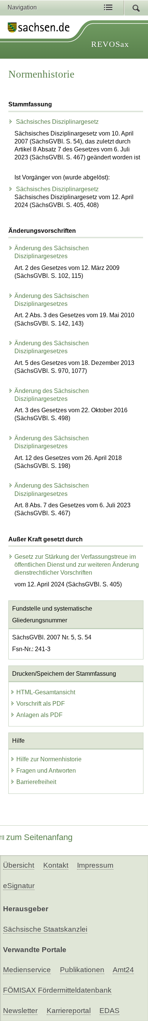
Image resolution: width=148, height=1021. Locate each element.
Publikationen (82, 970)
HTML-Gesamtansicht (45, 692)
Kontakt (55, 865)
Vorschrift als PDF (40, 703)
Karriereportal (69, 1011)
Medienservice (27, 970)
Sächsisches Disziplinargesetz (56, 121)
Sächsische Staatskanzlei (45, 929)
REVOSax (110, 44)
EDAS (109, 1011)
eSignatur (19, 886)
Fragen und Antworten (46, 770)
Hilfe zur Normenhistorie (49, 759)
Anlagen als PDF (39, 715)
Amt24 (123, 970)
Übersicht (18, 865)
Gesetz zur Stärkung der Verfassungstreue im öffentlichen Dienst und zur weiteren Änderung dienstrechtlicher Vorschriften (76, 564)
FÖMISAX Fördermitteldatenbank (57, 990)
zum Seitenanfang (39, 837)
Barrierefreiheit (36, 782)
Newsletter (20, 1011)
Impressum (95, 865)
